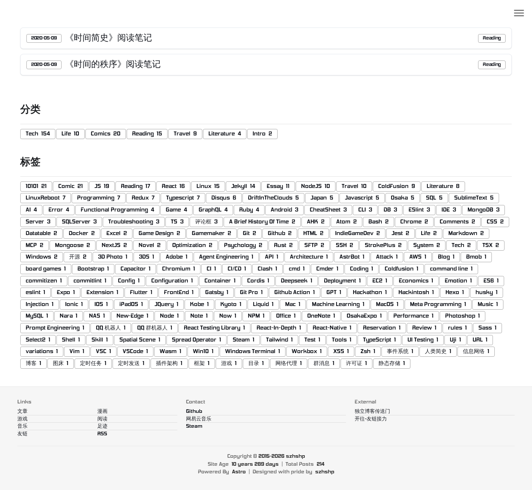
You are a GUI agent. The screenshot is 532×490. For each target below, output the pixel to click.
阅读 (102, 419)
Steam (194, 426)
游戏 (22, 419)
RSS (102, 434)
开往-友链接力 (371, 419)
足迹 (102, 426)
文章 (22, 411)
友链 (22, 434)
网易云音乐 (198, 419)
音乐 (22, 426)
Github (194, 411)
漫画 (102, 411)
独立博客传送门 (372, 411)
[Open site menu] (519, 13)
